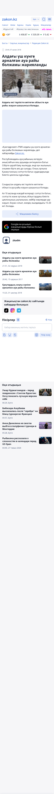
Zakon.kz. (20, 153)
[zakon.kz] (9, 19)
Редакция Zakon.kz (40, 43)
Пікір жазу (45, 335)
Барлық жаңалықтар (19, 43)
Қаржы (20, 25)
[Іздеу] (43, 19)
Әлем (12, 25)
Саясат (5, 25)
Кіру (50, 319)
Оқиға (28, 25)
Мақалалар (46, 25)
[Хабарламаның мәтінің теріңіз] (27, 327)
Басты (5, 43)
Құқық (36, 25)
